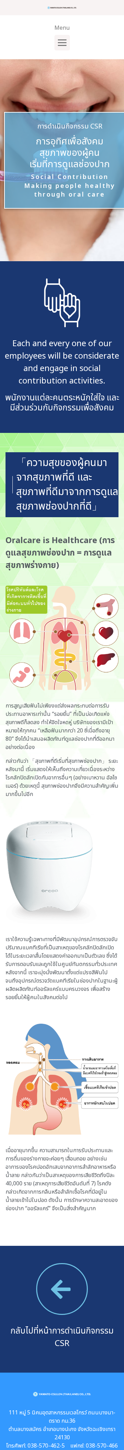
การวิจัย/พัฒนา (62, 55)
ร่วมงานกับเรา (62, 120)
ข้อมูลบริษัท (62, 72)
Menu (62, 28)
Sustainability (62, 88)
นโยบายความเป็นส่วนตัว (62, 104)
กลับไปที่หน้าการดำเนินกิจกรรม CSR (62, 1337)
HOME (62, 23)
